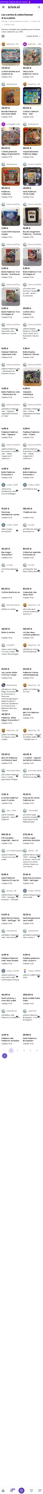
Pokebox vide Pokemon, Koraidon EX (10, 1039)
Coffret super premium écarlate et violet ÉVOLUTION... (31, 839)
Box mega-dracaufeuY (6, 553)
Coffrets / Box (9, 24)
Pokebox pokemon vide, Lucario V (31, 959)
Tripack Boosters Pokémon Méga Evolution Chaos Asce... (30, 153)
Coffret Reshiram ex (10, 592)
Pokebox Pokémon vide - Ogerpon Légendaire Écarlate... (9, 433)
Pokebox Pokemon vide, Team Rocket (9, 959)
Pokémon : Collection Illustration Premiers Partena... (10, 193)
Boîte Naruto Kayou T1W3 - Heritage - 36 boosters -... (10, 919)
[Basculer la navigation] (3, 7)
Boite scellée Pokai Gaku (31, 999)
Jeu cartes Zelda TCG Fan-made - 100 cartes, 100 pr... (9, 674)
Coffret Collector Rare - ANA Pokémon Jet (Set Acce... (31, 112)
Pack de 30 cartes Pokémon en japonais (31, 799)
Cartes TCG (35, 21)
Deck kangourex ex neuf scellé (31, 919)
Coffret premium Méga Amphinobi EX (10, 152)
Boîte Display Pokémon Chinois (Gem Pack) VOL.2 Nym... (31, 353)
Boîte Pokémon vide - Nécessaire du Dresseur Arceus (10, 393)
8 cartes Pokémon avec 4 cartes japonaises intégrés (10, 799)
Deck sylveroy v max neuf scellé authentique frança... (8, 999)
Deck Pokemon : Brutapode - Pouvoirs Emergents (32, 1039)
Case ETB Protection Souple (10, 233)
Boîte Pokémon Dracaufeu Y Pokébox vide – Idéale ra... (30, 473)
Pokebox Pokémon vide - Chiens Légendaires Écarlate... (31, 433)
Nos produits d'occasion (19, 21)
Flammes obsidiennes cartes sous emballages (10, 513)
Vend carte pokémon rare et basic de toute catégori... (30, 72)
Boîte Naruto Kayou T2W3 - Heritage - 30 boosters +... (32, 879)
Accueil (4, 21)
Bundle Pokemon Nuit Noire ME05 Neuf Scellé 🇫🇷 (9, 112)
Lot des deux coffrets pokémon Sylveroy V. (31, 633)
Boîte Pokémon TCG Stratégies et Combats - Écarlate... (32, 273)
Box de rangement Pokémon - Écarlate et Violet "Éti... (32, 233)
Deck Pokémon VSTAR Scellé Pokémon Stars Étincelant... (30, 193)
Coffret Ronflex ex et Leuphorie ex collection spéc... (10, 72)
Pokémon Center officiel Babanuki (30, 673)
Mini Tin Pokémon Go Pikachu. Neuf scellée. (9, 759)
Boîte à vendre (8, 632)
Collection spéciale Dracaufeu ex (32, 553)
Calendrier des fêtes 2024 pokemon (30, 593)
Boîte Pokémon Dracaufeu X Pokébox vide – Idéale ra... (8, 473)
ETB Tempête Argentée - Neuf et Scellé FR (10, 839)
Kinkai (14, 7)
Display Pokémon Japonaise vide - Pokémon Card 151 (9, 353)
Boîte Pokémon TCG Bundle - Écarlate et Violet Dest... (10, 273)
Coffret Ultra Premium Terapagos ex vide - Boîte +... (32, 313)
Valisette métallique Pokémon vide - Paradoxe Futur (30, 393)
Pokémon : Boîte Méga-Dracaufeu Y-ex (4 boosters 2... (10, 719)
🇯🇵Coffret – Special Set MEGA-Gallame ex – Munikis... (32, 759)
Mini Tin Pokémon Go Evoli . (31, 713)
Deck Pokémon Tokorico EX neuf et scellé (10, 879)
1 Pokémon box (29, 512)
